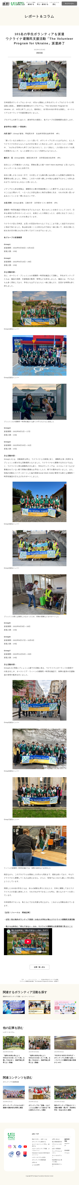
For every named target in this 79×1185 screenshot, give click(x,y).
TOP (22, 979)
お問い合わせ (56, 1139)
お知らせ (34, 1162)
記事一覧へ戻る (39, 967)
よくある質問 (36, 1165)
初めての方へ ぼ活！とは (39, 1139)
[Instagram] (10, 1146)
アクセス (66, 1153)
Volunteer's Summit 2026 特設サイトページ (41, 1154)
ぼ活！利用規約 (56, 1148)
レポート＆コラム (32, 979)
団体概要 (66, 1150)
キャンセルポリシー (57, 1156)
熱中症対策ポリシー (57, 1165)
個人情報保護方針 (57, 1141)
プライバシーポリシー (57, 1145)
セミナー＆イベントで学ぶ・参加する (41, 1145)
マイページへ (69, 3)
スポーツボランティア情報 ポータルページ (41, 1149)
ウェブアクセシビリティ (57, 1152)
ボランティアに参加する (39, 1141)
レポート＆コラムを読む (39, 1157)
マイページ (66, 1144)
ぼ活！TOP (35, 1134)
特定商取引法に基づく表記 (57, 1160)
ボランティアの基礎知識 (39, 1160)
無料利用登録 (66, 1140)
